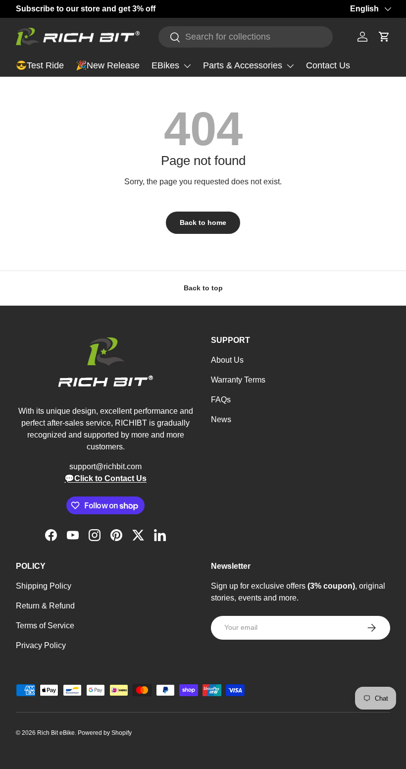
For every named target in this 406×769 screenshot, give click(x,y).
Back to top (203, 288)
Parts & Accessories (242, 65)
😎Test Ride (40, 65)
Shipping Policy (43, 586)
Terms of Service (45, 625)
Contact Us (328, 65)
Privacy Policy (41, 645)
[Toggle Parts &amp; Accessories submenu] (290, 66)
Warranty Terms (238, 380)
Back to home (203, 222)
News (221, 419)
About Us (227, 360)
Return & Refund (45, 606)
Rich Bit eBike (56, 732)
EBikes (165, 65)
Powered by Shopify (105, 732)
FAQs (221, 399)
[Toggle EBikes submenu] (187, 66)
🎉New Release (108, 65)
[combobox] (245, 37)
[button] (384, 37)
